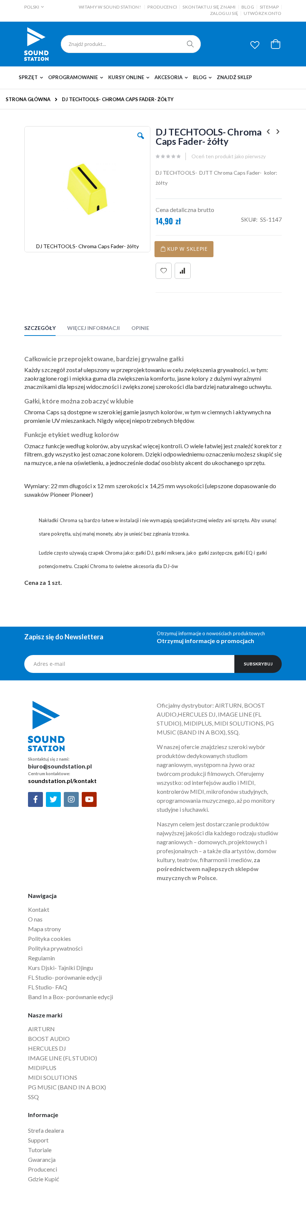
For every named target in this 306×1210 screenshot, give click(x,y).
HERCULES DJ (47, 1048)
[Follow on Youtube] (89, 799)
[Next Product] (278, 131)
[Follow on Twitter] (53, 799)
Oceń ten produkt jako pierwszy (228, 156)
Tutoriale (40, 1149)
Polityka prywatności (55, 948)
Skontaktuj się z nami (208, 7)
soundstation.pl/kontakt (62, 780)
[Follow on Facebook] (35, 799)
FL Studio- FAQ (47, 987)
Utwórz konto (262, 13)
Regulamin (41, 957)
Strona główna (28, 99)
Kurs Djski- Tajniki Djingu (60, 967)
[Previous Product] (268, 131)
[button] (255, 44)
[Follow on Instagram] (71, 799)
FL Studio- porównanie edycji (65, 977)
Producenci (162, 7)
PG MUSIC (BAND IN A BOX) (67, 1087)
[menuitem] (33, 77)
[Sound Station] (36, 44)
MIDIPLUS (42, 1067)
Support (38, 1140)
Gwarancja (42, 1159)
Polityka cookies (49, 938)
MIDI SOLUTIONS (52, 1077)
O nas (35, 919)
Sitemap (269, 7)
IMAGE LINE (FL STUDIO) (62, 1057)
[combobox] (131, 44)
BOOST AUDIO (49, 1038)
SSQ (33, 1096)
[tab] (45, 329)
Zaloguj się (224, 13)
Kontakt (38, 909)
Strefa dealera (46, 1130)
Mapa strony (44, 928)
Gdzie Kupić (43, 1178)
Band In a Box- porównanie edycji (70, 996)
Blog (247, 7)
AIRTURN (41, 1028)
